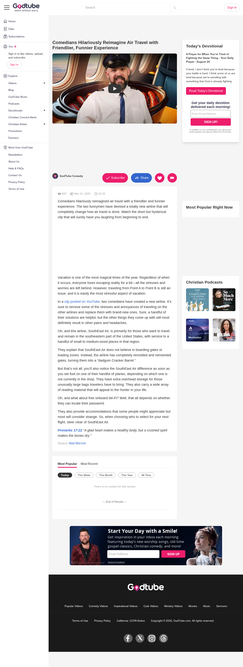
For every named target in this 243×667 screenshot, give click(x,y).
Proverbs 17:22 (70, 430)
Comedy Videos (98, 606)
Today (65, 475)
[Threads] (163, 638)
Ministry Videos (173, 606)
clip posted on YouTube (82, 302)
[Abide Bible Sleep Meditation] (197, 330)
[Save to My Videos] (159, 178)
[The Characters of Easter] (197, 299)
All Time (146, 475)
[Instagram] (151, 638)
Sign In (14, 64)
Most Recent (89, 463)
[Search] (174, 7)
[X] (140, 638)
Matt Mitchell (77, 443)
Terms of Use (80, 620)
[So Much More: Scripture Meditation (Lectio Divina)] (224, 299)
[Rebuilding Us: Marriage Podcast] (224, 330)
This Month (106, 475)
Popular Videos (74, 606)
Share (144, 177)
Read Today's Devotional (206, 90)
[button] (114, 89)
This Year (127, 475)
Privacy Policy (102, 620)
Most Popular (67, 463)
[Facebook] (128, 638)
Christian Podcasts (204, 282)
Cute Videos (151, 606)
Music (206, 606)
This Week (84, 475)
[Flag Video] (172, 178)
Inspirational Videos (125, 606)
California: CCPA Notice (131, 620)
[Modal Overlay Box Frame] (210, 117)
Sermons (221, 606)
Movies (193, 606)
